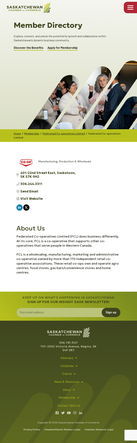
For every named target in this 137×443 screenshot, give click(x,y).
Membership (31, 133)
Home (17, 133)
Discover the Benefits (28, 47)
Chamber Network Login (99, 429)
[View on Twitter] (26, 209)
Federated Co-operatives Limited (64, 133)
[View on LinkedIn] (19, 209)
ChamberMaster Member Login (62, 429)
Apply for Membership (62, 47)
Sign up (111, 312)
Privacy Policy (32, 429)
